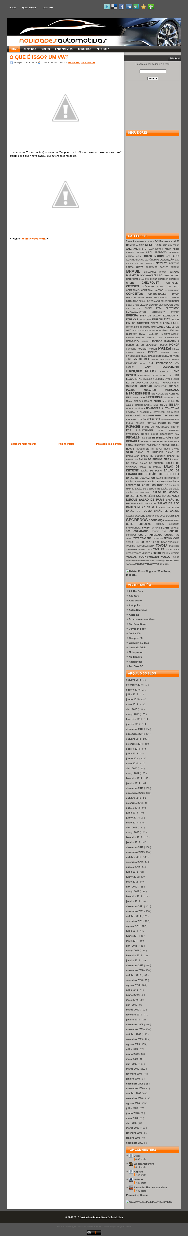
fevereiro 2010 (134, 1014)
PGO (163, 419)
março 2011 (133, 950)
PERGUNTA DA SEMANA (165, 415)
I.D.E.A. (175, 348)
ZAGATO (139, 564)
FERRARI (158, 319)
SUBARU (174, 531)
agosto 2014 (133, 748)
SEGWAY (169, 520)
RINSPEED (140, 445)
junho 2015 (132, 699)
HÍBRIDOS (157, 341)
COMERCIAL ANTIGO (153, 290)
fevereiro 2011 (134, 955)
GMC (129, 330)
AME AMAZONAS (171, 245)
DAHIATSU (152, 297)
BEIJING (151, 263)
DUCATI (150, 308)
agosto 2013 (133, 807)
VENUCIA (166, 553)
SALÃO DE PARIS (152, 499)
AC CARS (149, 241)
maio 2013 (132, 822)
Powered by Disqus (137, 1195)
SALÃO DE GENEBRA (163, 474)
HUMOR (153, 348)
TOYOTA (162, 545)
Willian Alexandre (144, 1163)
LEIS (176, 375)
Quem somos (29, 7)
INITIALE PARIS (170, 352)
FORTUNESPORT (134, 326)
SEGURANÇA (157, 520)
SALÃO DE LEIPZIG (158, 481)
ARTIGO (131, 256)
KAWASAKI (133, 363)
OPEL (129, 415)
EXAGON (158, 315)
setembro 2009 (134, 1039)
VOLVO (167, 556)
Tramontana (174, 545)
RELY (176, 437)
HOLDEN (164, 344)
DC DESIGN (141, 301)
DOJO (176, 304)
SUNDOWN (132, 535)
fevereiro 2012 (134, 896)
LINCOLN (160, 379)
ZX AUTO (164, 564)
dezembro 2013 (135, 788)
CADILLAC (156, 275)
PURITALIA (174, 430)
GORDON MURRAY (152, 330)
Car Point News (137, 624)
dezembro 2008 (135, 1083)
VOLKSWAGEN (88, 62)
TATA (136, 538)
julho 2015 (132, 694)
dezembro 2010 (135, 965)
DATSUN (130, 301)
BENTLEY (162, 263)
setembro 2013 (134, 802)
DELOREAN (166, 301)
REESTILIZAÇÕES (163, 437)
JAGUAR (137, 359)
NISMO (164, 404)
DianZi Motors (133, 304)
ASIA (140, 256)
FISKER (155, 323)
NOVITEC (131, 412)
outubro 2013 (134, 798)
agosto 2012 (133, 867)
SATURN (150, 515)
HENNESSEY (134, 341)
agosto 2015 (133, 689)
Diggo (137, 1155)
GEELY (171, 326)
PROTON (175, 426)
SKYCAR (156, 527)
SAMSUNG (140, 515)
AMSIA (169, 248)
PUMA (163, 430)
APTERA (131, 252)
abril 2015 (132, 709)
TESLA (130, 542)
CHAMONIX (144, 279)
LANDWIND (145, 375)
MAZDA (135, 390)
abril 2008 (132, 1123)
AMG (129, 248)
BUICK (141, 275)
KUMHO (135, 366)
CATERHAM (132, 279)
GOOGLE (137, 330)
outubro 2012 (134, 857)
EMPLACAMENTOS (139, 312)
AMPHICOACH (157, 248)
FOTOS (147, 326)
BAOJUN (140, 263)
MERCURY (170, 393)
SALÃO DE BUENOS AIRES (155, 459)
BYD (147, 275)
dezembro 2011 (135, 906)
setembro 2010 (134, 980)
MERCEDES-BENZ (138, 393)
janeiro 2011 (133, 960)
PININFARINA (172, 419)
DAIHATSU (164, 297)
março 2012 (133, 891)
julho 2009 (132, 1049)
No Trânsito (135, 657)
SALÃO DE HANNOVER (167, 478)
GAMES (161, 326)
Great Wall (169, 330)
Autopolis (134, 605)
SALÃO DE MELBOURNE (148, 488)
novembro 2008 (135, 1088)
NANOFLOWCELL (144, 405)
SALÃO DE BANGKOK (151, 452)
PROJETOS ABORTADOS (156, 426)
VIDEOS (45, 49)
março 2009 (133, 1068)
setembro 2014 (134, 743)
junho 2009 (132, 1054)
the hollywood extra (33, 238)
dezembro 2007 (135, 1142)
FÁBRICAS (133, 319)
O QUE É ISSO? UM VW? (39, 57)
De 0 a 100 (134, 633)
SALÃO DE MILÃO (170, 488)
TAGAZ (129, 538)
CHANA (154, 279)
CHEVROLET (154, 282)
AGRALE (168, 241)
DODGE (169, 304)
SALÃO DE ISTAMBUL (137, 481)
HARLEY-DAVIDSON (170, 334)
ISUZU (144, 356)
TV (166, 549)
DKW (161, 304)
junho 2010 (132, 994)
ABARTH (139, 241)
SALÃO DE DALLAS (151, 466)
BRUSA (164, 271)
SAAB (131, 452)
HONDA (174, 344)
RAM (177, 434)
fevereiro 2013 (134, 837)
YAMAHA (169, 560)
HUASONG (132, 348)
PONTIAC (152, 423)
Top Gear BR (136, 666)
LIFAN (139, 379)
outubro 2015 (134, 679)
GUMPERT (132, 334)
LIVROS (169, 379)
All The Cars (136, 591)
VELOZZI (137, 553)
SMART (166, 527)
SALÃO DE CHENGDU (153, 463)
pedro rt (138, 1179)
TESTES (139, 542)
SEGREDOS (30, 49)
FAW (149, 319)
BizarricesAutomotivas (142, 619)
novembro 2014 (135, 733)
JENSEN (154, 359)
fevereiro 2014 (134, 778)
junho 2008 (132, 1113)
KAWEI (144, 363)
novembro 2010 (135, 970)
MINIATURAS (140, 397)
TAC (177, 534)
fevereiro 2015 (134, 719)
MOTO (158, 401)
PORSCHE (134, 426)
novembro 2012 (135, 852)
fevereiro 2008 (134, 1132)
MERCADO (172, 390)
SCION (169, 515)
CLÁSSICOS (149, 286)
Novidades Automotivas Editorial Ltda (101, 1217)
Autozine (134, 614)
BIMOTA (131, 267)
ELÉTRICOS (172, 308)
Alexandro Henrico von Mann (150, 1187)
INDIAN (142, 352)
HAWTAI (131, 337)
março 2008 (133, 1127)
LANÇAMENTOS (64, 49)
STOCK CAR (161, 531)
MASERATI (147, 386)
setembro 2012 (134, 862)
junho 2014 (132, 758)
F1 (178, 315)
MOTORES (169, 401)
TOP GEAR (161, 542)
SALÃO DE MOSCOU (166, 492)
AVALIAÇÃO (167, 259)
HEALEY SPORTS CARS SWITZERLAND (157, 337)
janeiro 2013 (133, 842)
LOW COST (143, 382)
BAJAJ (130, 263)
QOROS (146, 434)
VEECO (129, 553)
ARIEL (150, 252)
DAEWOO (132, 297)
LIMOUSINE (149, 379)
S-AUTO (175, 448)
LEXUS (130, 379)
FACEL (143, 319)
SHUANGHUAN (134, 527)
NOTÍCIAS (140, 408)
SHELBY (162, 524)
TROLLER (159, 549)
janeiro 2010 (133, 1019)
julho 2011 (132, 930)
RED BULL (146, 437)
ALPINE (140, 245)
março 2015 (133, 714)
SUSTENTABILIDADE (151, 534)
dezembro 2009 (135, 1024)
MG (177, 393)
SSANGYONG (142, 531)
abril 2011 (132, 945)
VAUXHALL (173, 549)
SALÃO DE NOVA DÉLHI (141, 496)
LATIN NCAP (160, 375)
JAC (129, 359)
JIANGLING (165, 359)
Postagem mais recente (23, 444)
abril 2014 (132, 768)
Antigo (176, 248)
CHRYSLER (172, 282)
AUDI (176, 256)
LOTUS (131, 382)
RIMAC (130, 445)
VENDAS (156, 553)
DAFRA (142, 297)
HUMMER (143, 348)
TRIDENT (141, 549)
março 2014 (133, 773)
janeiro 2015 (133, 724)
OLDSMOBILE (173, 412)
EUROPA (133, 315)
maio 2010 (132, 999)
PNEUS (131, 423)
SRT (129, 531)
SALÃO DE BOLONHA (154, 455)
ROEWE (166, 445)
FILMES (175, 319)
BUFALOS (174, 271)
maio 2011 (132, 940)
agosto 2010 (133, 985)
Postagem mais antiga (109, 444)
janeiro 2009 (133, 1078)
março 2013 (133, 832)
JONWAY (175, 359)
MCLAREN (154, 390)
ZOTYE (156, 564)
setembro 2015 (134, 684)
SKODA (147, 527)
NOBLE (130, 408)
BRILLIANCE (151, 271)
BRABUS (175, 267)
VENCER (146, 553)
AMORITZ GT (141, 248)
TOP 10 (150, 542)
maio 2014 (132, 763)
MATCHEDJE (161, 386)
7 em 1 (130, 241)
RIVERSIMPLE (154, 445)
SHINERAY (174, 524)
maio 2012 (132, 881)
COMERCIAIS (133, 290)
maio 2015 (132, 704)
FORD (175, 323)
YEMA (176, 560)
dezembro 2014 (135, 729)
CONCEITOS (84, 49)
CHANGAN (163, 279)
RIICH (176, 441)
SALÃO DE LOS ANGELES (153, 485)
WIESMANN (144, 560)
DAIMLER (174, 297)
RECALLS (133, 437)
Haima (143, 334)
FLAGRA (165, 323)
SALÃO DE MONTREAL (139, 492)
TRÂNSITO (131, 549)
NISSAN (174, 404)
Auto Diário (135, 600)
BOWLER (165, 267)
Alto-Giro (134, 596)
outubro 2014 (134, 738)
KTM (177, 363)
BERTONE (174, 263)
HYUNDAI (165, 348)
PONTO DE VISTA (168, 423)
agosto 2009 (133, 1044)
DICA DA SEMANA (149, 304)
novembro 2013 (135, 793)
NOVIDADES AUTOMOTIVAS (162, 408)
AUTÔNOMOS (152, 259)
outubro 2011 (134, 916)
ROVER (160, 448)
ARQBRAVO (162, 252)
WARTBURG (132, 560)
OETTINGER (160, 412)
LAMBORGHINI (170, 366)
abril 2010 (132, 1004)
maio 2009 (132, 1059)
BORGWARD (153, 267)
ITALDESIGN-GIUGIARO (160, 356)
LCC (171, 375)
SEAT (176, 515)
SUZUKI (169, 534)
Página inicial (66, 444)
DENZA (175, 301)
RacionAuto (135, 661)
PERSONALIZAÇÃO (136, 419)
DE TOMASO (154, 301)
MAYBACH (174, 386)
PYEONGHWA (133, 434)
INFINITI (155, 352)
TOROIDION (173, 542)
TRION (150, 549)
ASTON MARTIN (155, 256)
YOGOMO (130, 564)
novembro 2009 (135, 1029)
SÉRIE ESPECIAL (141, 524)
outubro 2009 (134, 1034)
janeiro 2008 (133, 1137)
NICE (156, 404)
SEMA (176, 520)
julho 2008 (132, 1108)
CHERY (134, 282)
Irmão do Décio (137, 647)
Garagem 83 (135, 638)
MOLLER (175, 397)
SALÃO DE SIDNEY (169, 507)
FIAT (167, 319)
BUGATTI (131, 275)
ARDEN (141, 252)
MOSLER (149, 401)
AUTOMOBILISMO (135, 259)
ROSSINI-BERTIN (146, 448)
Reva (171, 441)
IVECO (176, 356)
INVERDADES (133, 356)
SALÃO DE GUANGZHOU (141, 478)
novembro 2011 (135, 911)
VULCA (176, 557)
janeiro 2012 (133, 901)
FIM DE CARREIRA (138, 323)
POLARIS (141, 423)
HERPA (146, 341)
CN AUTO (173, 286)
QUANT (155, 434)
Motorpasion (136, 652)
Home (13, 7)
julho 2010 (132, 990)
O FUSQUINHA (145, 412)
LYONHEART (156, 382)
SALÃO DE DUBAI (152, 470)
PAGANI (147, 415)
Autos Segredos (138, 610)
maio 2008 (132, 1118)
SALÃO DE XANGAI (166, 511)
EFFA (161, 308)
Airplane (138, 1171)
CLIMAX (162, 286)
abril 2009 (132, 1064)
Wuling (160, 560)
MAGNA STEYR (171, 382)
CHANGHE (174, 279)
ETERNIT (175, 312)
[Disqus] (66, 296)
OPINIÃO (138, 415)
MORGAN (139, 401)
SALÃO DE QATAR (147, 503)
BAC (177, 259)
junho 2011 (132, 935)
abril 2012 (132, 886)
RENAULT (133, 441)
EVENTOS (146, 315)
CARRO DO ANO (171, 275)
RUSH (168, 448)
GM (177, 326)
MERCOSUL (157, 393)
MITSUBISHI (155, 397)
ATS (169, 256)
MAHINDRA (133, 386)
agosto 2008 (133, 1103)
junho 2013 (132, 817)
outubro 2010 (134, 975)
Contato (48, 7)
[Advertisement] (76, 465)
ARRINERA (174, 252)
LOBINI (176, 379)
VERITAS (175, 553)
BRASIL (135, 271)
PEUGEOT (154, 419)
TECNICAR (158, 538)
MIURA (167, 397)
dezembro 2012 (135, 847)
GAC (154, 326)
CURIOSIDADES (160, 293)
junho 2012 (132, 876)
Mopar (130, 401)
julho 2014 (132, 753)
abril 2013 (132, 827)
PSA (131, 430)
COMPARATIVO (172, 290)
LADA (154, 366)
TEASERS (146, 538)
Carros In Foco (137, 628)
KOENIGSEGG (165, 363)
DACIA (175, 293)
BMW (140, 267)
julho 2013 (132, 812)
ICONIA (131, 352)
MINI (129, 397)
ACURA (159, 241)
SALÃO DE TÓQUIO (140, 511)
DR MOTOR (135, 308)
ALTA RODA (103, 49)
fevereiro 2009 (134, 1073)
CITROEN (134, 286)
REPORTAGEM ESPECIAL (154, 441)
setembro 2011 (134, 921)
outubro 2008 (134, 1093)
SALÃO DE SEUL (148, 507)
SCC (157, 515)
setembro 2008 (134, 1098)
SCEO (163, 515)
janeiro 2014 (133, 783)
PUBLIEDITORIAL (147, 430)
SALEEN (130, 515)
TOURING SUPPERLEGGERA (141, 545)
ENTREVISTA (161, 312)
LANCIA (166, 371)
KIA (152, 363)
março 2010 (133, 1009)
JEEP (147, 359)
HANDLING (154, 334)
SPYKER (175, 527)
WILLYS (153, 560)
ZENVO (148, 564)
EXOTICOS (169, 315)
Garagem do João (139, 643)
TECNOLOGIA (171, 538)
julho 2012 (132, 871)
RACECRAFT (167, 434)
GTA (177, 330)
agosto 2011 (133, 926)
